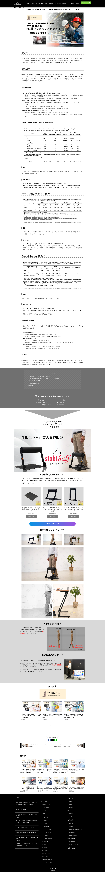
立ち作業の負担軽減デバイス (35, 381)
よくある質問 (72, 841)
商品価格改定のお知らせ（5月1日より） (26, 833)
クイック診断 (47, 829)
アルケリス (45, 817)
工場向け (46, 823)
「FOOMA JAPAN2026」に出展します (26, 828)
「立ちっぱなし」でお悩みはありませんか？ (39, 376)
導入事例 (70, 798)
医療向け (46, 820)
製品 (43, 814)
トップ (44, 798)
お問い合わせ (71, 838)
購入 (69, 810)
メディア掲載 (46, 807)
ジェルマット (46, 856)
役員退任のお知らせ (21, 810)
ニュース (44, 801)
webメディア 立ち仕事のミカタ (76, 829)
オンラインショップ (73, 816)
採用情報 (71, 826)
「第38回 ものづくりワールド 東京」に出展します (26, 815)
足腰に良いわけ (48, 832)
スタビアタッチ (46, 853)
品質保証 (46, 835)
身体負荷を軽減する (33, 383)
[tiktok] (54, 868)
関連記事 (30, 385)
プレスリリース (46, 804)
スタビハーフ (46, 841)
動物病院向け (47, 826)
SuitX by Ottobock (47, 859)
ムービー (45, 810)
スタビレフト (46, 850)
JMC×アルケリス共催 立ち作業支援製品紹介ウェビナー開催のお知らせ (26, 822)
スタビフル (45, 844)
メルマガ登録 (72, 832)
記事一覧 (52, 725)
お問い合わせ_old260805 (74, 848)
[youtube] (56, 868)
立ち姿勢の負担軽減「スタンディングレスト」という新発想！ (44, 378)
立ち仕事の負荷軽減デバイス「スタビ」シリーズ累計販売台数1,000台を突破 (26, 804)
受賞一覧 (71, 823)
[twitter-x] (50, 868)
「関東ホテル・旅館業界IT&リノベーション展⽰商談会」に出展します (26, 845)
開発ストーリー (48, 838)
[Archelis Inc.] (17, 3)
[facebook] (49, 868)
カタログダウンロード (48, 862)
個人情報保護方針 (73, 835)
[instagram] (52, 868)
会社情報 (70, 820)
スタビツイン (46, 847)
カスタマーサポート (73, 844)
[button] (49, 740)
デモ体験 (71, 813)
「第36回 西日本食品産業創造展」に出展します (27, 838)
